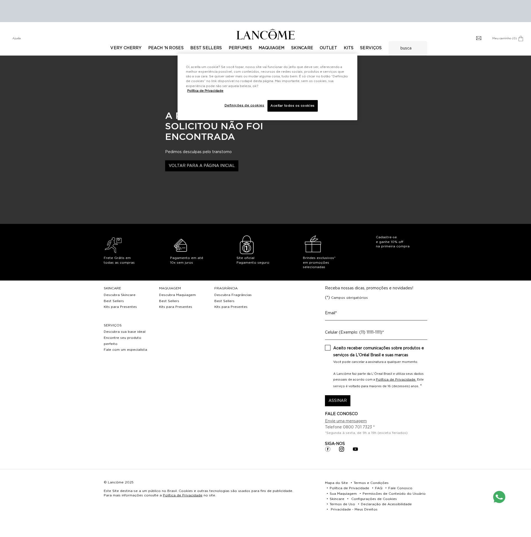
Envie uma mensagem (346, 421)
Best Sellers (114, 301)
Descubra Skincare (120, 295)
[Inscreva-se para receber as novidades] (478, 38)
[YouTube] (355, 449)
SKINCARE (112, 288)
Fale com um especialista (125, 349)
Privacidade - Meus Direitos (354, 509)
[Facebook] (327, 449)
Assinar (338, 401)
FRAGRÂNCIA (226, 288)
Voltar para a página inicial (202, 166)
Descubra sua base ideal (124, 331)
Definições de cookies (244, 105)
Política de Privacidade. (396, 379)
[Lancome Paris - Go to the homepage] (265, 34)
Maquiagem (170, 288)
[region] (267, 87)
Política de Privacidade (182, 495)
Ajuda (16, 38)
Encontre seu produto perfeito (122, 340)
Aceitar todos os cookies (292, 105)
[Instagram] (341, 449)
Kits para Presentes (120, 306)
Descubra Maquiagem (177, 295)
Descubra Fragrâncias (233, 295)
